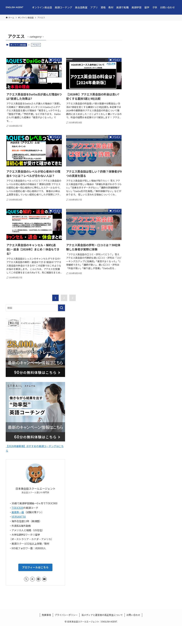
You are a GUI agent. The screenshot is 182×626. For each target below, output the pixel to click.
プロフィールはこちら (35, 567)
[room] (32, 579)
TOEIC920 (17, 507)
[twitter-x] (26, 579)
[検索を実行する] (61, 307)
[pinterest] (38, 579)
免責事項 (46, 615)
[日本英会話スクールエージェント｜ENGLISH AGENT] (14, 7)
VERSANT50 (19, 516)
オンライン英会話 (18, 44)
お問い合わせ (133, 615)
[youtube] (44, 579)
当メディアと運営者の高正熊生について (102, 615)
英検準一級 (18, 512)
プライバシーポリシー (66, 615)
